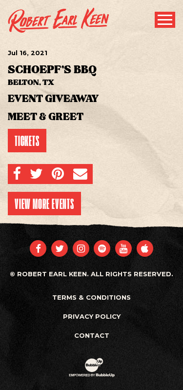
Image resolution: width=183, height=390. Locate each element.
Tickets (27, 140)
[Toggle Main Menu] (165, 20)
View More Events (44, 203)
